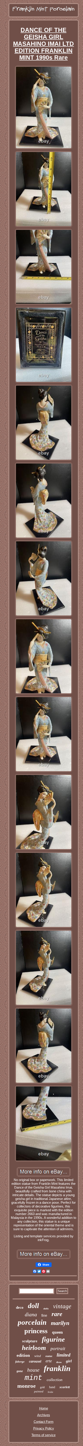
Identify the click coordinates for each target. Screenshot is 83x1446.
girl (69, 1361)
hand (52, 1387)
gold (42, 1387)
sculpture (29, 1341)
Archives (43, 1415)
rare (57, 1314)
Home (43, 1408)
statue (48, 1356)
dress (59, 1362)
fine (44, 1315)
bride (50, 1392)
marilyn (60, 1323)
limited (63, 1355)
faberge (20, 1361)
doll (33, 1306)
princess (36, 1331)
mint (33, 1378)
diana (31, 1314)
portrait (57, 1348)
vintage (62, 1306)
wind (37, 1356)
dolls (46, 1308)
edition (23, 1355)
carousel (35, 1361)
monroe (26, 1386)
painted (38, 1391)
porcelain (32, 1322)
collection (54, 1379)
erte (49, 1361)
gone (20, 1371)
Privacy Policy (43, 1428)
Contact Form (44, 1422)
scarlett (65, 1387)
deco (19, 1307)
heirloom (34, 1347)
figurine (53, 1339)
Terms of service (43, 1435)
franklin (57, 1368)
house (33, 1370)
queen (57, 1332)
